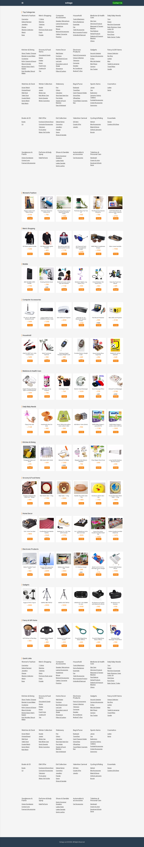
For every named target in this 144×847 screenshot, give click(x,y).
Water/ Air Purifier (44, 132)
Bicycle (92, 132)
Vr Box (92, 58)
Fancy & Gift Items (114, 50)
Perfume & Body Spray (45, 153)
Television (76, 60)
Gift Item (75, 122)
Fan (74, 27)
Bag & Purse (77, 84)
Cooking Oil (42, 68)
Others (92, 41)
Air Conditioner (77, 68)
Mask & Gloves (94, 127)
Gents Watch (25, 101)
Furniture (59, 56)
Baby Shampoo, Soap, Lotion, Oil (114, 28)
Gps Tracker (94, 69)
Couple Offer (77, 124)
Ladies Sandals (60, 163)
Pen (57, 87)
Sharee (24, 27)
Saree (58, 132)
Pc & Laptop (42, 129)
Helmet (92, 122)
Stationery (60, 84)
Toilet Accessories (78, 30)
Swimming (93, 105)
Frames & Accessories (28, 163)
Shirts (40, 27)
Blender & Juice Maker (28, 56)
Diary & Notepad (61, 105)
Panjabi (58, 129)
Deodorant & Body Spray (95, 164)
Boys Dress (110, 34)
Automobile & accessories (78, 153)
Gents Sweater (43, 98)
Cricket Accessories (96, 103)
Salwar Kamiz (60, 122)
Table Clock (25, 95)
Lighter (109, 58)
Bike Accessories (95, 124)
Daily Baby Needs (114, 16)
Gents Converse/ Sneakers (61, 157)
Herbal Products (95, 33)
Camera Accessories (96, 56)
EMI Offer (42, 118)
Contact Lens (26, 160)
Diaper (109, 22)
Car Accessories (78, 158)
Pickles (41, 60)
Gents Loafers (60, 166)
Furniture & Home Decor (46, 122)
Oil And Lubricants (95, 129)
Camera (92, 66)
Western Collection (27, 30)
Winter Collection (45, 84)
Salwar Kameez (26, 22)
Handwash (93, 158)
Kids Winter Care (44, 95)
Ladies (109, 87)
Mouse (58, 29)
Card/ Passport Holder (80, 93)
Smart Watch (26, 87)
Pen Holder (59, 98)
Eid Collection (61, 118)
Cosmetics (25, 19)
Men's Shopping (45, 16)
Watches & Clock (28, 84)
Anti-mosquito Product (80, 32)
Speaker (75, 66)
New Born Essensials (113, 24)
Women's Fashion (28, 16)
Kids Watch (25, 103)
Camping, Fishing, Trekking (95, 96)
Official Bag (76, 98)
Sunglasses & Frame (27, 153)
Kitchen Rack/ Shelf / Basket (28, 67)
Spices (41, 58)
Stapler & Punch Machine (61, 102)
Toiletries (41, 24)
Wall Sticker (59, 53)
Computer (76, 63)
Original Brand (26, 90)
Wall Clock (25, 93)
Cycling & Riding (96, 118)
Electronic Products (77, 51)
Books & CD (26, 118)
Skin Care (93, 21)
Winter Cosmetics (44, 101)
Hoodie (41, 87)
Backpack (76, 87)
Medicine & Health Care (97, 17)
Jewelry (75, 127)
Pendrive (58, 37)
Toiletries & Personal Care (95, 153)
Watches (41, 22)
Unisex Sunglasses (27, 158)
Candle (109, 69)
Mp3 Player (93, 64)
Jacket (41, 90)
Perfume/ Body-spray (45, 30)
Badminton (93, 93)
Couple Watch (26, 98)
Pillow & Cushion (61, 71)
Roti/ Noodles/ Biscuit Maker (28, 72)
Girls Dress (110, 32)
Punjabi (41, 35)
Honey (41, 63)
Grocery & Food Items (45, 51)
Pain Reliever (94, 31)
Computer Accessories (61, 17)
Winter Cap (42, 93)
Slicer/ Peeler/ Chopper (29, 53)
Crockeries (25, 58)
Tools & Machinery (78, 19)
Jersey (92, 87)
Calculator (59, 93)
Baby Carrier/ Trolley (113, 37)
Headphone (59, 26)
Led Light (59, 61)
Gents (109, 90)
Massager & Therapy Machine (96, 27)
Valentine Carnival (80, 118)
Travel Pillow (111, 66)
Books (23, 122)
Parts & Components (79, 55)
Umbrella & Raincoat (79, 35)
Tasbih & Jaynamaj (113, 64)
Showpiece (59, 68)
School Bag (76, 95)
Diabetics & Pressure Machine (96, 37)
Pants (40, 32)
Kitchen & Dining (28, 50)
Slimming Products (96, 24)
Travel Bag (76, 90)
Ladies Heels (60, 160)
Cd (22, 124)
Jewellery (25, 24)
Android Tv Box (77, 71)
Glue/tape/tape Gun (62, 95)
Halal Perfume (43, 158)
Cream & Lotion (95, 160)
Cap (91, 90)
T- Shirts (41, 19)
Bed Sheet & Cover (61, 58)
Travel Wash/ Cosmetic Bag (80, 102)
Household (77, 16)
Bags (23, 35)
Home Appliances (78, 22)
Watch (24, 32)
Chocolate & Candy (44, 55)
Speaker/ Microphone (62, 21)
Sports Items (95, 84)
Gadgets (93, 50)
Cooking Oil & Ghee (113, 124)
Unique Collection (78, 58)
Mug (108, 61)
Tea (40, 71)
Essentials (76, 24)
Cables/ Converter (61, 34)
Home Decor (61, 50)
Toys (108, 19)
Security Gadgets (95, 53)
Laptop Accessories (62, 24)
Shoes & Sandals (61, 135)
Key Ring (110, 56)
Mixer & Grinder (26, 64)
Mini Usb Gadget (95, 61)
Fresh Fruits (42, 66)
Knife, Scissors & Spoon (29, 61)
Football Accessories (96, 100)
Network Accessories (62, 31)
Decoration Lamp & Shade (62, 65)
